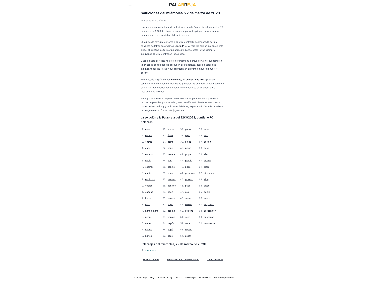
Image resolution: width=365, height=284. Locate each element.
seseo (207, 129)
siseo (207, 185)
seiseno (189, 210)
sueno (207, 198)
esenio (148, 141)
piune (188, 141)
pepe (170, 204)
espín (148, 160)
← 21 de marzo (151, 259)
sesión (207, 141)
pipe (187, 135)
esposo (149, 191)
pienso (188, 129)
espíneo (149, 166)
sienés (207, 160)
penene (171, 154)
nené (155, 210)
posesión (190, 173)
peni (170, 160)
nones (148, 235)
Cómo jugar (190, 277)
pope (188, 154)
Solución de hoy (165, 277)
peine (170, 141)
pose (187, 166)
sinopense (209, 173)
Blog (152, 277)
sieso (207, 166)
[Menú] (130, 5)
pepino (171, 210)
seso (206, 148)
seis (187, 191)
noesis (148, 229)
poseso (189, 179)
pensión (172, 185)
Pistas (179, 277)
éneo (148, 129)
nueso (171, 129)
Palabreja (142, 277)
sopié (207, 191)
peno (170, 173)
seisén (188, 204)
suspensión (210, 210)
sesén (188, 235)
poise (188, 148)
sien (206, 154)
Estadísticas (205, 277)
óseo (170, 135)
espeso (149, 154)
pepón (171, 223)
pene (170, 148)
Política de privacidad (224, 277)
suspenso (209, 217)
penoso (172, 179)
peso (170, 235)
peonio (171, 198)
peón (170, 191)
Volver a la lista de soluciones (183, 259)
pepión (171, 217)
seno (187, 217)
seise (188, 198)
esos (147, 148)
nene (147, 210)
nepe (148, 223)
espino (148, 173)
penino (171, 166)
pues (187, 185)
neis (147, 204)
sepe (187, 223)
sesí (206, 135)
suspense (209, 204)
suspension (151, 250)
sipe (206, 179)
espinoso (150, 179)
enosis (148, 135)
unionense (209, 223)
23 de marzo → (215, 259)
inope (148, 198)
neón (148, 217)
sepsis (188, 229)
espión (148, 185)
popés (188, 160)
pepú (170, 229)
